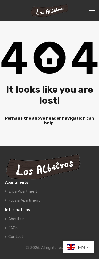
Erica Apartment (22, 191)
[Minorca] (49, 14)
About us (16, 219)
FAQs (13, 228)
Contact (15, 237)
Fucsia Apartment (24, 200)
